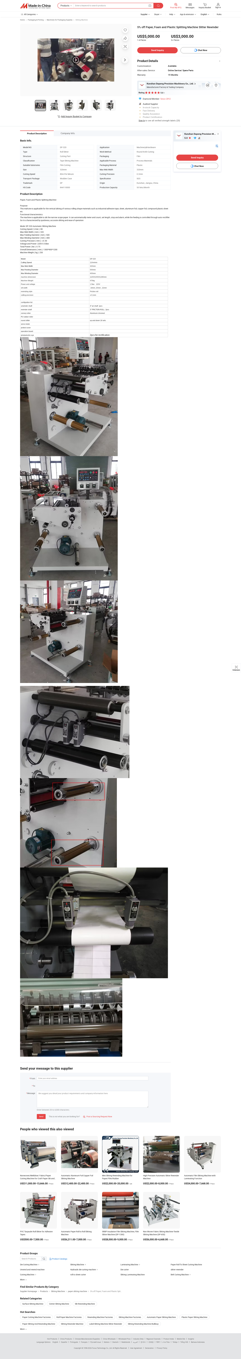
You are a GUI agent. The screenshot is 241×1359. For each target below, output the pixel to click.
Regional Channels (153, 1339)
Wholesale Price (124, 1339)
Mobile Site (181, 1339)
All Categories (30, 14)
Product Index (168, 1339)
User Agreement (136, 1348)
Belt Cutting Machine (180, 1274)
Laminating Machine (129, 1264)
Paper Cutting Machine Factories (36, 1317)
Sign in (218, 7)
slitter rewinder (177, 1269)
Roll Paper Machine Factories (69, 1317)
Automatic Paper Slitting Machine (161, 1317)
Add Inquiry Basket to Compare (76, 116)
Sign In (142, 120)
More (22, 1329)
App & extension (187, 14)
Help (171, 14)
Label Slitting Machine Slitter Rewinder (105, 1324)
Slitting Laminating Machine (132, 1274)
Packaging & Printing (36, 20)
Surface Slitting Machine (32, 1303)
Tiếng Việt (184, 1342)
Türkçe (175, 1342)
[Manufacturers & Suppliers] (35, 6)
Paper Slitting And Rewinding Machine (38, 1324)
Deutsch (115, 1342)
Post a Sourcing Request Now (97, 1116)
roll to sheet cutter (78, 1274)
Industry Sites (138, 1339)
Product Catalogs (59, 1258)
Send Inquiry (157, 50)
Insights (191, 1339)
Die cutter (124, 1269)
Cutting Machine (27, 1274)
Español (64, 1342)
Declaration (149, 1348)
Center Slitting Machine (59, 1303)
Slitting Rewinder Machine (72, 1324)
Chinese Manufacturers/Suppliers (87, 1339)
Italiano (106, 1342)
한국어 (143, 1342)
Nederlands (125, 1342)
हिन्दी (158, 1342)
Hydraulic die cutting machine (83, 1269)
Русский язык (95, 1342)
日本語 (151, 1342)
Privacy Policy (162, 1348)
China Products (66, 1339)
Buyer (156, 14)
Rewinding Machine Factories (100, 1317)
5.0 (186, 138)
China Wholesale (109, 1339)
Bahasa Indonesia (198, 1342)
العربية (135, 1342)
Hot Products (52, 1339)
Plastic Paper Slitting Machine (194, 1317)
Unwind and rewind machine (32, 1269)
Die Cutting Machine (28, 1264)
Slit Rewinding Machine (85, 1303)
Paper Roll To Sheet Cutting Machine (186, 1264)
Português (74, 1342)
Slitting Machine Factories (130, 1317)
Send (41, 1116)
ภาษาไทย (166, 1342)
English (55, 1342)
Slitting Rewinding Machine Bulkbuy (143, 1324)
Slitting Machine (81, 20)
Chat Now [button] (202, 50)
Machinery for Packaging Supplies (59, 20)
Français (84, 1342)
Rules (219, 14)
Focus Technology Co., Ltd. (102, 1348)
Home (22, 20)
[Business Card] (217, 145)
